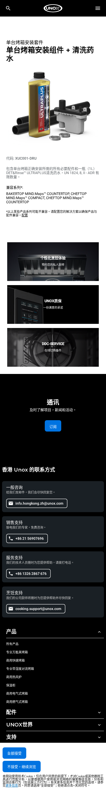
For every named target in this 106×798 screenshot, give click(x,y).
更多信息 (12, 785)
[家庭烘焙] (53, 8)
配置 (25, 215)
